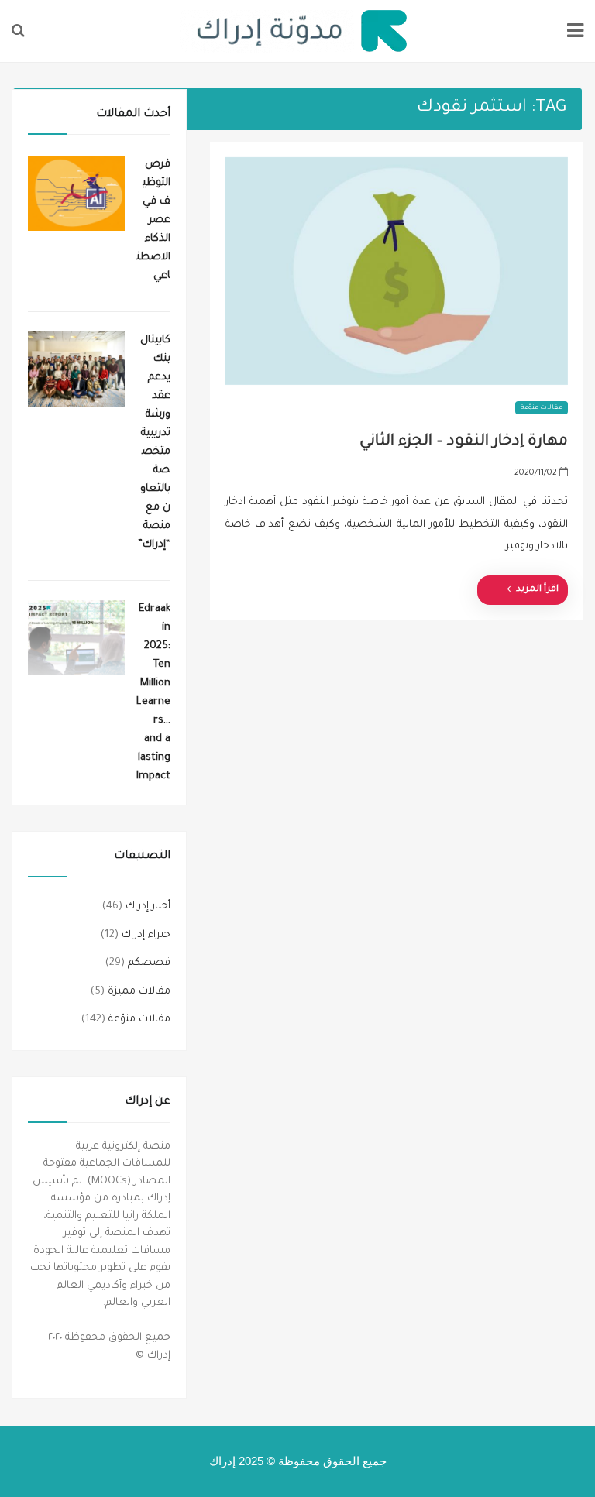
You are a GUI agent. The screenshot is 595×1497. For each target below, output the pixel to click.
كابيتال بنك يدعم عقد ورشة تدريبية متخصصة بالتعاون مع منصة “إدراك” (154, 443)
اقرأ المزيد (537, 590)
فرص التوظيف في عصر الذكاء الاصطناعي (153, 220)
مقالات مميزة (139, 991)
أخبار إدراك (148, 906)
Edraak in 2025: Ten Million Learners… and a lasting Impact (153, 692)
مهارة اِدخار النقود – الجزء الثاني (463, 442)
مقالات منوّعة (541, 407)
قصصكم (149, 963)
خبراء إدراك (146, 935)
